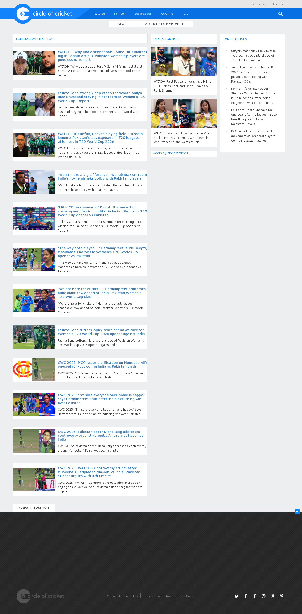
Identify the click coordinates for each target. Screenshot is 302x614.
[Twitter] (236, 596)
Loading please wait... (34, 508)
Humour (119, 13)
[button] (186, 13)
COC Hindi (167, 13)
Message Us (258, 3)
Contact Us (114, 596)
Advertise (164, 596)
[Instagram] (263, 596)
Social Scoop (143, 13)
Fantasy (278, 3)
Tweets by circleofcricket (169, 153)
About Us (132, 596)
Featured (99, 13)
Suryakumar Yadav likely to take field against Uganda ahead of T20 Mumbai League (253, 55)
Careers (148, 596)
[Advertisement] (253, 226)
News (122, 23)
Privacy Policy (185, 596)
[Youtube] (272, 596)
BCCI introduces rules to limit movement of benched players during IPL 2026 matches (253, 135)
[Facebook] (245, 596)
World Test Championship (164, 23)
